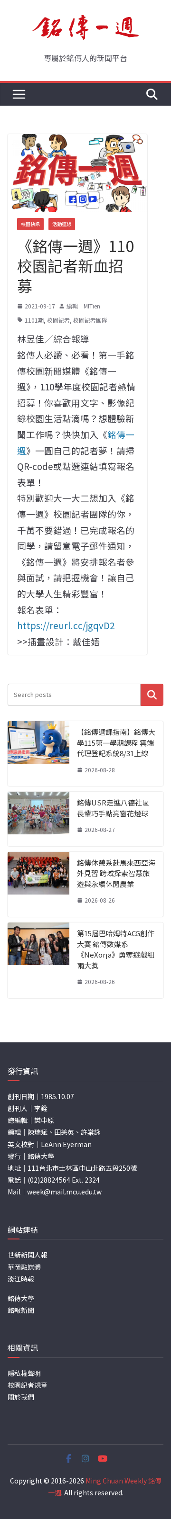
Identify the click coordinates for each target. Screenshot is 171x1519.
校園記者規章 (28, 1385)
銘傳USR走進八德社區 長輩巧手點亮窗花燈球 (113, 807)
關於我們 (21, 1396)
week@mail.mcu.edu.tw (64, 1191)
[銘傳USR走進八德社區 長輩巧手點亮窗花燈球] (38, 819)
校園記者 (58, 320)
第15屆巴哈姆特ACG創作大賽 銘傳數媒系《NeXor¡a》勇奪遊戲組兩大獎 (115, 949)
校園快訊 (30, 223)
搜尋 (152, 694)
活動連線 (61, 223)
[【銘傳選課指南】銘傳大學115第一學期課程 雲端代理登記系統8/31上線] (38, 753)
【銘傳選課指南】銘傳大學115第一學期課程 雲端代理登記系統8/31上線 (116, 742)
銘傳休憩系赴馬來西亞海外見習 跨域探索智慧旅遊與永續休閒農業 (116, 873)
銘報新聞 (21, 1310)
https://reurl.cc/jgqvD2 (65, 625)
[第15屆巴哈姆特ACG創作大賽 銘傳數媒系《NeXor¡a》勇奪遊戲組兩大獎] (38, 960)
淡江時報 (21, 1279)
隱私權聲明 (24, 1373)
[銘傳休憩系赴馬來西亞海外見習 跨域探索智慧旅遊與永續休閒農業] (38, 884)
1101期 (34, 320)
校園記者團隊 (90, 320)
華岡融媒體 (24, 1267)
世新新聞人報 (28, 1254)
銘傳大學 (21, 1298)
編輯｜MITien (83, 306)
